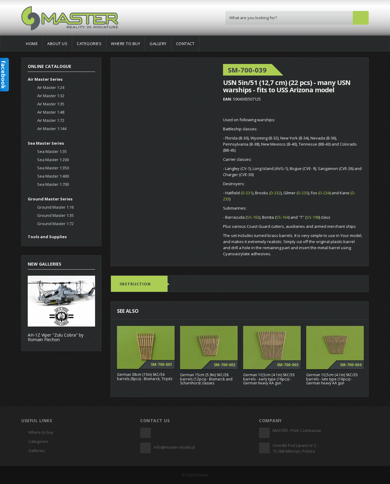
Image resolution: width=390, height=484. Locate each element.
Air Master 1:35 (50, 104)
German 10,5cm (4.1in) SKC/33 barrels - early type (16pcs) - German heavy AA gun (269, 378)
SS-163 (253, 217)
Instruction (135, 284)
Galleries (36, 450)
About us (57, 43)
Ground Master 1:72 (55, 223)
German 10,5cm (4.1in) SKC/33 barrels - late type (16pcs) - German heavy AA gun (332, 378)
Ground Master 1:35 (55, 215)
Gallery (158, 43)
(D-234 (324, 193)
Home (32, 43)
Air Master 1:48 (50, 112)
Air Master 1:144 (51, 128)
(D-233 (302, 193)
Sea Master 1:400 (53, 176)
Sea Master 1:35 (52, 151)
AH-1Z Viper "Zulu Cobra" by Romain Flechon (55, 337)
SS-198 (313, 217)
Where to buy (125, 43)
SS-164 (282, 217)
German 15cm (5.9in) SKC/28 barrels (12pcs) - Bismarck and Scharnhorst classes (206, 378)
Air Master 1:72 (50, 120)
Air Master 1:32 (50, 95)
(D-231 (246, 193)
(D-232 (275, 193)
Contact (185, 43)
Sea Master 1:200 (53, 159)
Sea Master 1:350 (53, 168)
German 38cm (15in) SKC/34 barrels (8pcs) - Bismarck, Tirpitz (144, 376)
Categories (89, 43)
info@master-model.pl (174, 447)
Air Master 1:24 (50, 87)
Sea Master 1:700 (53, 184)
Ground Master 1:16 (55, 207)
